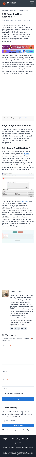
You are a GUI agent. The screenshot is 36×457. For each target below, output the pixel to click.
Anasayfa (5, 447)
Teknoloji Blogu (16, 439)
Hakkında (11, 447)
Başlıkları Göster (24, 118)
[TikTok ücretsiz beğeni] (18, 51)
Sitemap (8, 439)
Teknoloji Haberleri (27, 439)
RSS (4, 439)
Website (5, 388)
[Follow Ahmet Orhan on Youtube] (22, 328)
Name (5, 371)
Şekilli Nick (18, 443)
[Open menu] (32, 3)
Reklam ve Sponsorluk (22, 447)
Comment (7, 346)
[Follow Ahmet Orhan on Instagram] (18, 328)
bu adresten (24, 201)
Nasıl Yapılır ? (6, 10)
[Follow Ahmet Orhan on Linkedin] (25, 328)
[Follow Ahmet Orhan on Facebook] (11, 328)
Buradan (26, 154)
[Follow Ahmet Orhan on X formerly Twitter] (15, 328)
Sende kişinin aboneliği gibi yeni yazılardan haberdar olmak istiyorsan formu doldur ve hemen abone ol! (17, 414)
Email (5, 380)
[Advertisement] (18, 95)
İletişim (31, 447)
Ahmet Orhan (9, 20)
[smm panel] (18, 47)
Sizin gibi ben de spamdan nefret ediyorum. (17, 430)
